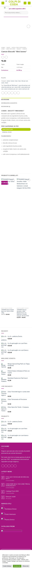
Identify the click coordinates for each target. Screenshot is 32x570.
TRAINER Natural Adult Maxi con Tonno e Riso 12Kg (7, 311)
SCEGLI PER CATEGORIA (19, 47)
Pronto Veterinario (10, 514)
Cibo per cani (10, 49)
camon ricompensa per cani (11, 89)
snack (19, 49)
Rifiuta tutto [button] (26, 566)
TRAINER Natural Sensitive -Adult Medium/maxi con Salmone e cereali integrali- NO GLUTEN (23, 312)
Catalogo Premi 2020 (12, 491)
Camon (12, 81)
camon (24, 49)
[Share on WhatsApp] (2, 92)
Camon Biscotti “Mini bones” (11, 85)
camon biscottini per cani (7, 87)
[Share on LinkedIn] (18, 92)
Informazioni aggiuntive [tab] (9, 103)
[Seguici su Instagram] (6, 465)
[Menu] (2, 3)
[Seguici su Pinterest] (15, 465)
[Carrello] (25, 3)
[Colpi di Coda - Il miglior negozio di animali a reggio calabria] (14, 3)
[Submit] (26, 12)
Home (3, 47)
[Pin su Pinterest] (15, 92)
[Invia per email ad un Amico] (12, 92)
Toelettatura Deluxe (11, 509)
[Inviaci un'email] (12, 465)
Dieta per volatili (11, 496)
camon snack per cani (23, 89)
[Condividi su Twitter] (9, 92)
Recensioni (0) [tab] (5, 106)
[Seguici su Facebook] (2, 465)
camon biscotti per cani (24, 85)
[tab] (16, 129)
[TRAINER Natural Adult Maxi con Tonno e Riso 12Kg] (8, 242)
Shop (8, 47)
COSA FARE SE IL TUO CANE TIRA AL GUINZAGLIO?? (18, 484)
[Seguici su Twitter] (9, 465)
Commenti (8, 498)
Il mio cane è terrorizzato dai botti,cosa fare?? (17, 477)
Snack (6, 82)
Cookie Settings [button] (7, 566)
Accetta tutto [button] (17, 566)
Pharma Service (10, 519)
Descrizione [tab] (5, 99)
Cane (3, 49)
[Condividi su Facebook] (6, 92)
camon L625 (17, 87)
